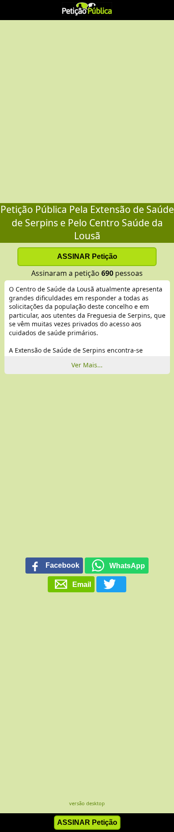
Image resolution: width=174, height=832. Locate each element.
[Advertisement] (87, 112)
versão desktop (87, 803)
